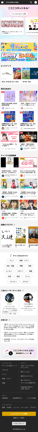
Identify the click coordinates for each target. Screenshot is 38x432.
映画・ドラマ (24, 260)
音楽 (29, 266)
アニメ (12, 260)
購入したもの (25, 372)
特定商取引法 (17, 398)
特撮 (21, 266)
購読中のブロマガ (27, 376)
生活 (9, 276)
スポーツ (20, 271)
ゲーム (27, 276)
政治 (18, 276)
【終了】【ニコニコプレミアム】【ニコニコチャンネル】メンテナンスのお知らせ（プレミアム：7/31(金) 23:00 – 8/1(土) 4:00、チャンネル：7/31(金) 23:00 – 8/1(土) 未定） (19, 327)
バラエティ (13, 282)
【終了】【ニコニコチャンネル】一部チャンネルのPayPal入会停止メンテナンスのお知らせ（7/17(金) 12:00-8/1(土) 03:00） (19, 334)
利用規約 (5, 398)
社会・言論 (10, 266)
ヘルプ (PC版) (31, 398)
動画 (3, 407)
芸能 (30, 271)
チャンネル (24, 407)
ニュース (16, 407)
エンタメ (9, 271)
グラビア (25, 282)
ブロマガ (5, 370)
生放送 (9, 407)
